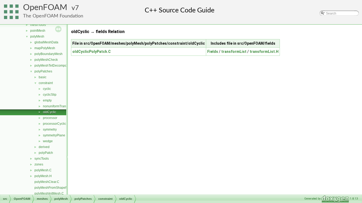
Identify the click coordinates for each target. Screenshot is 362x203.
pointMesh (37, 31)
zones (38, 164)
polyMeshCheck (46, 60)
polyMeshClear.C (46, 182)
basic (42, 77)
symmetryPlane (54, 135)
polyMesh (37, 36)
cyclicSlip (49, 94)
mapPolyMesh (44, 48)
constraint (46, 83)
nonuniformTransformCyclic (63, 106)
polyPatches (43, 71)
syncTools (41, 158)
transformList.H (264, 51)
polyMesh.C (43, 170)
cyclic (47, 89)
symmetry (50, 129)
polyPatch (46, 153)
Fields (212, 51)
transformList (233, 51)
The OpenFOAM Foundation (53, 16)
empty (47, 100)
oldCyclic (49, 112)
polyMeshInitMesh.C (49, 193)
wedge (48, 141)
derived (44, 147)
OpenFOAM (45, 7)
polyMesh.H (43, 176)
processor (50, 118)
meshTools (38, 25)
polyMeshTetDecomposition (54, 65)
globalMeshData (46, 42)
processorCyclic (54, 124)
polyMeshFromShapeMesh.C (55, 188)
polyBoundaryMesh (48, 54)
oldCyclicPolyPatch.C (91, 51)
